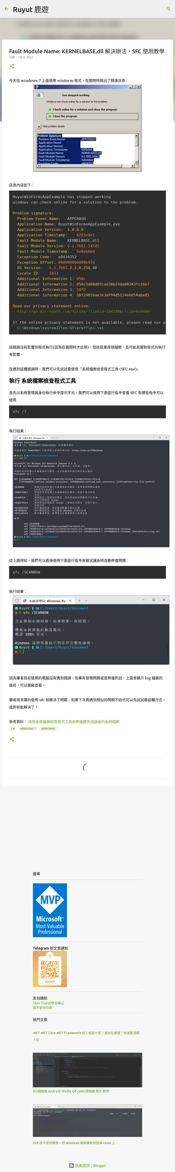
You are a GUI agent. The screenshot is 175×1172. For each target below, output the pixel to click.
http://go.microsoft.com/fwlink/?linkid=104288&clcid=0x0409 (83, 311)
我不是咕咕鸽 (42, 1008)
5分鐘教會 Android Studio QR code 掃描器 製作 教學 (71, 1091)
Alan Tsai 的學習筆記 (48, 1003)
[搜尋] (168, 8)
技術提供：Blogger (90, 1166)
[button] (12, 67)
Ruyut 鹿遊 (31, 9)
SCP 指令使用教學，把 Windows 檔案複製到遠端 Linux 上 (74, 1143)
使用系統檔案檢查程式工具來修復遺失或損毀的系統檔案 (73, 721)
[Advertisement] (87, 825)
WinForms (48, 728)
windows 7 (28, 728)
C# (13, 728)
